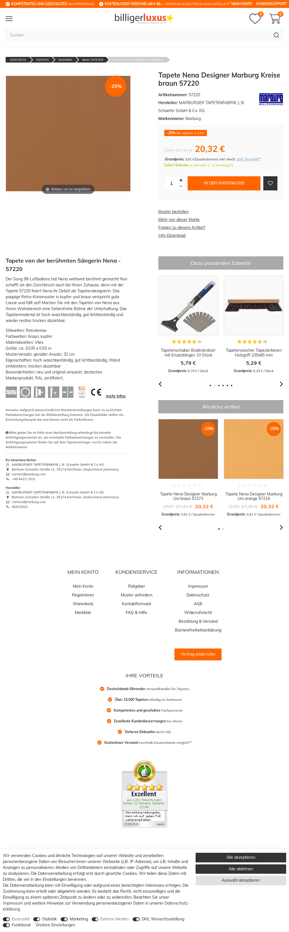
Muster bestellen (173, 211)
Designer (65, 60)
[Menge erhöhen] (181, 180)
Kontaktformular (136, 603)
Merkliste (83, 612)
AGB (198, 603)
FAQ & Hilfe (136, 612)
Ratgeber (136, 586)
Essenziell (20, 919)
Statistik (49, 919)
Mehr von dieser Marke (179, 219)
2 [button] (214, 385)
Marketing (79, 919)
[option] (188, 324)
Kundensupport (271, 4)
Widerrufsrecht (198, 612)
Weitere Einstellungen (55, 924)
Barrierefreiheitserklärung (198, 630)
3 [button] (219, 385)
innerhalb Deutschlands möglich (168, 3)
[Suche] (276, 35)
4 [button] (223, 385)
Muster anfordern (136, 595)
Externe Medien (114, 919)
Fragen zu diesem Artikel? (181, 227)
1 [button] (210, 385)
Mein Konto (241, 4)
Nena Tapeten (92, 60)
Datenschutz (198, 595)
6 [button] (231, 385)
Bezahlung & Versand (198, 621)
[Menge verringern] (181, 186)
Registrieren (83, 595)
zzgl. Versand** (249, 159)
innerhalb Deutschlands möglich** (148, 742)
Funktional (21, 924)
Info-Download (171, 235)
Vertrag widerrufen (198, 654)
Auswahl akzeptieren (241, 880)
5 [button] (227, 385)
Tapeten (42, 60)
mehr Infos (116, 396)
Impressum (198, 586)
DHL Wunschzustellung (163, 919)
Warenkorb (83, 603)
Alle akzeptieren (240, 857)
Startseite (18, 60)
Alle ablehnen (241, 868)
